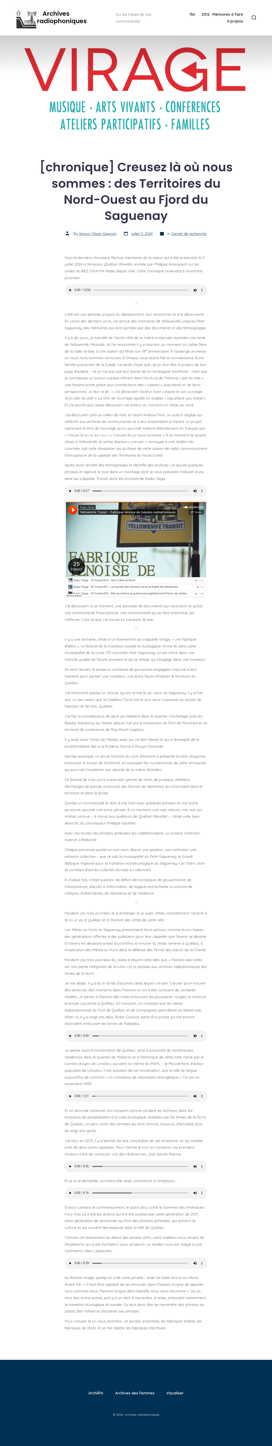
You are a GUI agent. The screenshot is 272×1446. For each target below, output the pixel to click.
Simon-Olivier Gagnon (97, 233)
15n (192, 14)
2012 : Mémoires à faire (222, 14)
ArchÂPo (95, 1393)
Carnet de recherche (189, 233)
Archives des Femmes (134, 1393)
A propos (235, 21)
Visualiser (175, 1393)
